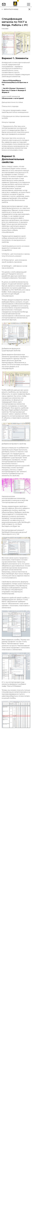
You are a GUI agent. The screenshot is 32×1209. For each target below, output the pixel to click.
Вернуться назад (11, 9)
